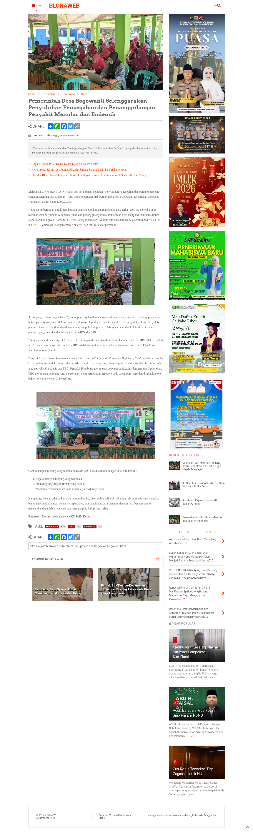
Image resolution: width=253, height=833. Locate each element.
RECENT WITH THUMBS (186, 455)
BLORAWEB (64, 5)
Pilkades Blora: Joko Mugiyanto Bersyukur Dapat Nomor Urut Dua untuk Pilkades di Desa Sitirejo (89, 175)
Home (31, 94)
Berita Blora (49, 94)
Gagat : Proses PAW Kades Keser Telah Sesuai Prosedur (64, 164)
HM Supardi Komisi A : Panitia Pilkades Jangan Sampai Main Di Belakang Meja (78, 169)
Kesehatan (68, 94)
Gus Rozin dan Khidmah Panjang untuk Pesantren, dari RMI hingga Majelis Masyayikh (201, 466)
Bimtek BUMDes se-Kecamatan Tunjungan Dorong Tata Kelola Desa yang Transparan (126, 589)
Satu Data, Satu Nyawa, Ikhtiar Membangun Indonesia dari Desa (57, 591)
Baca (212, 677)
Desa (84, 94)
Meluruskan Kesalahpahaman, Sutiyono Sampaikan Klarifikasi (196, 652)
